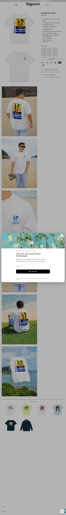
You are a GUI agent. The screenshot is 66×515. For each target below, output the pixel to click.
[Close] (61, 235)
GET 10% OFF (33, 271)
